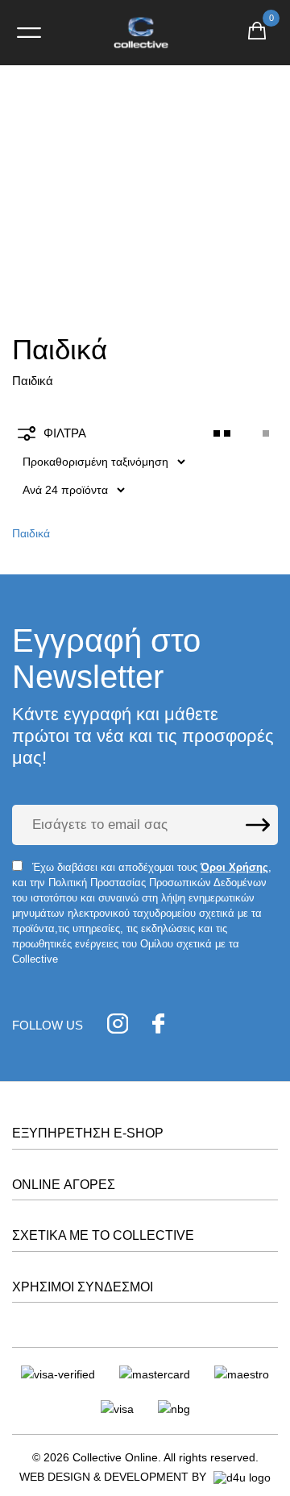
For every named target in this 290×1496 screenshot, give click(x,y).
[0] (257, 33)
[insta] (117, 1025)
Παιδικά (31, 533)
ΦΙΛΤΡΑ (65, 433)
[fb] (158, 1025)
